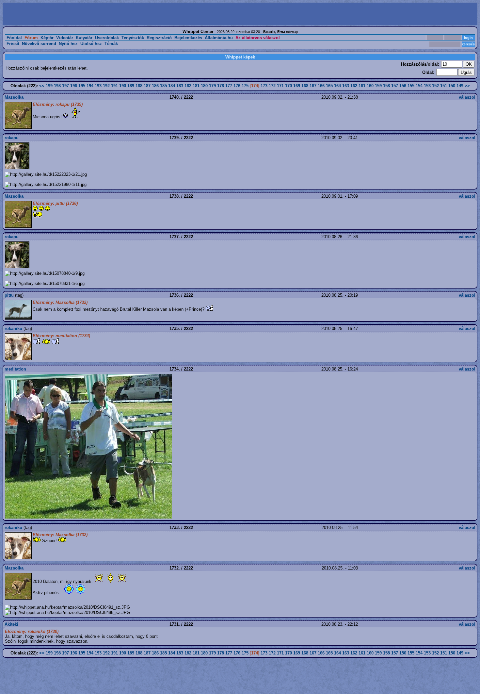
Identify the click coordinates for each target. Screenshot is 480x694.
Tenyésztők (132, 37)
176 (236, 85)
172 (272, 85)
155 (411, 85)
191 (114, 85)
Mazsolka (14, 97)
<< (41, 85)
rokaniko (13, 328)
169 (296, 85)
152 (435, 85)
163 (345, 85)
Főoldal (14, 37)
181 (196, 85)
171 (280, 85)
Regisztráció (159, 37)
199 (49, 85)
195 (81, 85)
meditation (15, 369)
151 (443, 85)
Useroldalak (107, 37)
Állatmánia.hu (219, 37)
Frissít (13, 43)
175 (245, 85)
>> (467, 85)
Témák (111, 43)
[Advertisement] (122, 14)
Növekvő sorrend (39, 43)
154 (419, 85)
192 (106, 85)
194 (90, 85)
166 (321, 85)
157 (394, 85)
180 (204, 85)
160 (370, 85)
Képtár (47, 37)
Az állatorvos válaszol (257, 37)
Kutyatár (84, 37)
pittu (9, 295)
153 (427, 85)
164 (337, 85)
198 (57, 85)
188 (139, 85)
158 (386, 85)
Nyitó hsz (68, 43)
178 (220, 85)
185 (163, 85)
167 (313, 85)
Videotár (64, 37)
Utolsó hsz (91, 43)
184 (171, 85)
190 (122, 85)
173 (264, 85)
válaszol (467, 97)
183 (179, 85)
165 (329, 85)
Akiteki (11, 624)
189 (130, 85)
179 (212, 85)
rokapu (12, 137)
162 (353, 85)
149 (459, 85)
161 (362, 85)
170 (288, 85)
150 (451, 85)
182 (187, 85)
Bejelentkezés (188, 37)
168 (304, 85)
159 (378, 85)
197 (65, 85)
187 (147, 85)
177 (228, 85)
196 (73, 85)
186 (155, 85)
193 (98, 85)
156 (402, 85)
